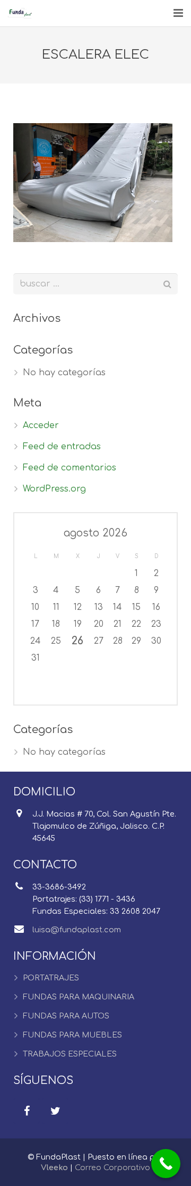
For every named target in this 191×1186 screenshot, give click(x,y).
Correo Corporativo (112, 1167)
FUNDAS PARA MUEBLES (72, 1035)
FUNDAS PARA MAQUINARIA (78, 997)
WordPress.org (54, 489)
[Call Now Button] (165, 1163)
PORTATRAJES (51, 978)
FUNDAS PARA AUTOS (66, 1016)
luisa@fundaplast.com (76, 929)
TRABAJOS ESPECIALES (70, 1054)
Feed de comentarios (69, 467)
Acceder (41, 425)
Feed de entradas (62, 446)
